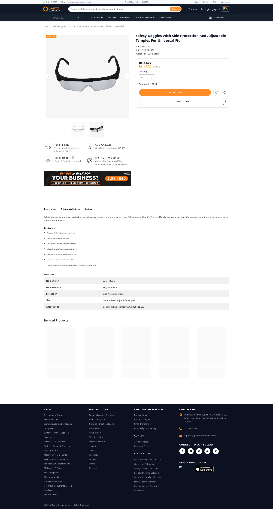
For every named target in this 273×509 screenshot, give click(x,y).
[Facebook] (182, 451)
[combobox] (119, 9)
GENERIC (146, 46)
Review (88, 209)
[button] (225, 9)
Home (45, 26)
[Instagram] (191, 451)
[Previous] (48, 76)
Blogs (197, 2)
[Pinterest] (199, 451)
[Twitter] (216, 451)
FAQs (215, 2)
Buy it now (182, 101)
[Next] (126, 76)
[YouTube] (207, 451)
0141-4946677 (51, 2)
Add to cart (175, 92)
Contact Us (225, 2)
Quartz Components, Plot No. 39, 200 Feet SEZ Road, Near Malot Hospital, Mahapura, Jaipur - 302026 (205, 418)
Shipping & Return (70, 209)
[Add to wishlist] (216, 92)
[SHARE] (223, 93)
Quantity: (143, 71)
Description (50, 209)
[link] (61, 368)
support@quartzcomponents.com (200, 435)
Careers (206, 2)
